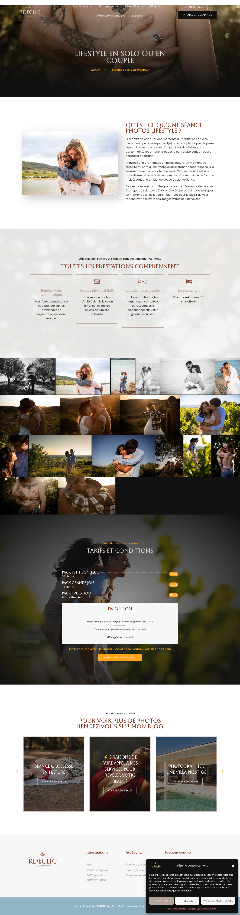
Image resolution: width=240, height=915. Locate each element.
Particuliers (80, 6)
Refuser (187, 900)
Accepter (161, 900)
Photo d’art (132, 6)
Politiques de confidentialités (201, 908)
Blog (153, 6)
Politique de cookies (176, 908)
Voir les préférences (218, 900)
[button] (233, 866)
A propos (136, 15)
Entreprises (106, 6)
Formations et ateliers (110, 15)
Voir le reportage (120, 790)
